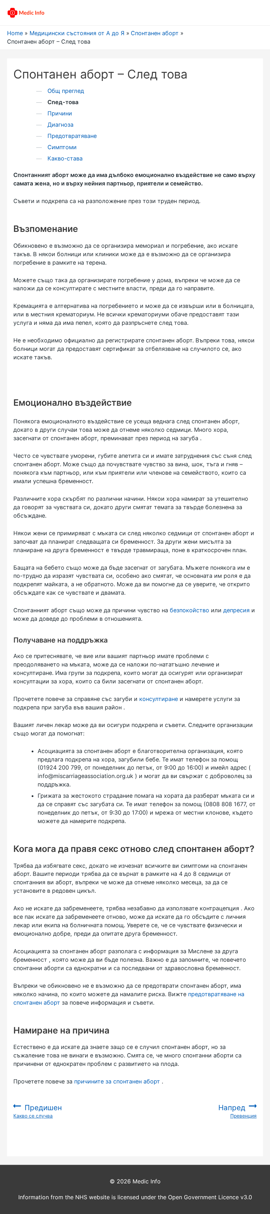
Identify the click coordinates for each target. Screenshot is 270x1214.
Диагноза (60, 124)
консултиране (158, 698)
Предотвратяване (72, 135)
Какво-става (65, 158)
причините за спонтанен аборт (117, 1081)
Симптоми (62, 147)
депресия (236, 610)
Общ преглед (65, 90)
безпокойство (189, 610)
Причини (59, 113)
